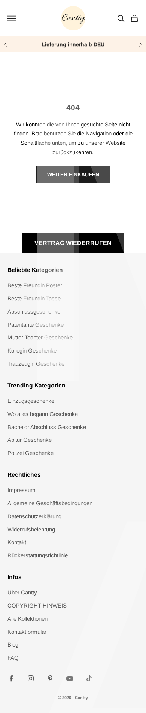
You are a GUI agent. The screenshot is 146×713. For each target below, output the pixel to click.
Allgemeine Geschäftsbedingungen (49, 503)
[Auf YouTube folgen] (69, 678)
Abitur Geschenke (29, 440)
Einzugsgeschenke (30, 401)
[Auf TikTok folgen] (89, 678)
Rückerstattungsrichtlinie (37, 555)
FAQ (13, 657)
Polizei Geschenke (30, 453)
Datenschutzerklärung (34, 516)
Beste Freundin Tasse (34, 298)
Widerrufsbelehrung (31, 529)
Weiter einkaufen (73, 174)
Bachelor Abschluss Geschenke (46, 427)
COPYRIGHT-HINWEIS (37, 605)
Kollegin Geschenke (32, 350)
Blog (12, 644)
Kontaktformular (26, 632)
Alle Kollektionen (27, 618)
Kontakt (16, 542)
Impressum (21, 490)
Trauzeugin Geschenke (35, 363)
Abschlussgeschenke (33, 311)
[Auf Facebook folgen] (11, 678)
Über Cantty (22, 592)
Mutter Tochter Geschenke (40, 337)
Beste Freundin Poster (34, 285)
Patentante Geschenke (35, 324)
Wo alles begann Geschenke (42, 414)
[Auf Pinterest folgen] (50, 678)
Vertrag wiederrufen (73, 243)
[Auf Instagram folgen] (30, 678)
